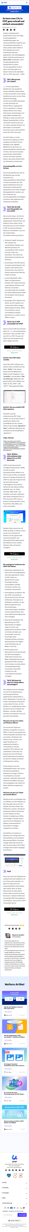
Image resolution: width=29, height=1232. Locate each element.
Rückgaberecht (22, 1226)
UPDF (5, 2)
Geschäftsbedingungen (17, 1225)
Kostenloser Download (14, 347)
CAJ (4, 86)
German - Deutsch (15, 1220)
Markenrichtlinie (14, 1227)
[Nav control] (27, 3)
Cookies (16, 1226)
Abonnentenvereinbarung (8, 1226)
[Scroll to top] (26, 1229)
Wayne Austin (6, 27)
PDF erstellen (8, 1012)
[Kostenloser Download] (14, 347)
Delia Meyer (8, 1072)
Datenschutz (8, 1225)
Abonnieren (22, 1215)
